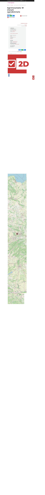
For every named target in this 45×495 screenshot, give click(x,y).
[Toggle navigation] (25, 1)
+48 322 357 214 (15, 41)
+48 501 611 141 (15, 42)
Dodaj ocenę (19, 51)
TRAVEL (22, 0)
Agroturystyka (17, 44)
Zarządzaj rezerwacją (24, 23)
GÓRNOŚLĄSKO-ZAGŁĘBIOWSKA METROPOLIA (13, 0)
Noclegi (11, 38)
